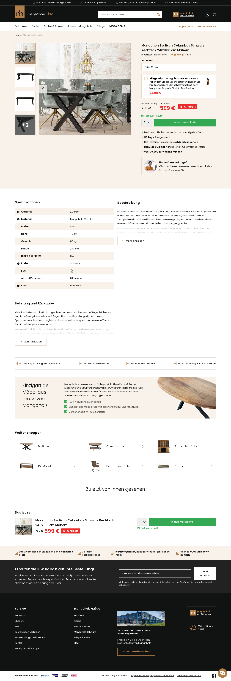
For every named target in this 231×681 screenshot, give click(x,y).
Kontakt (19, 643)
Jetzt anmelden (205, 573)
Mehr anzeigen (135, 241)
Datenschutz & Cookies (189, 675)
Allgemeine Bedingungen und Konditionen (152, 675)
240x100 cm (151, 67)
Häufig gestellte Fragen (27, 648)
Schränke (21, 26)
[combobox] (130, 14)
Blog (76, 643)
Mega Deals (117, 26)
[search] (158, 14)
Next (126, 89)
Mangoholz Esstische (33, 35)
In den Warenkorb (185, 122)
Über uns (20, 621)
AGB (17, 626)
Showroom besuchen (136, 651)
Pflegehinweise (82, 637)
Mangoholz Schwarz (85, 632)
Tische (35, 26)
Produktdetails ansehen (154, 55)
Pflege (101, 26)
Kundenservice (207, 26)
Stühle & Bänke (53, 26)
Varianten (147, 60)
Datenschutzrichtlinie (169, 582)
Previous (43, 89)
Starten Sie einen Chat (173, 170)
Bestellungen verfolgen (27, 632)
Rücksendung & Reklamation (30, 637)
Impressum (186, 26)
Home (18, 35)
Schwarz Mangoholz (79, 26)
